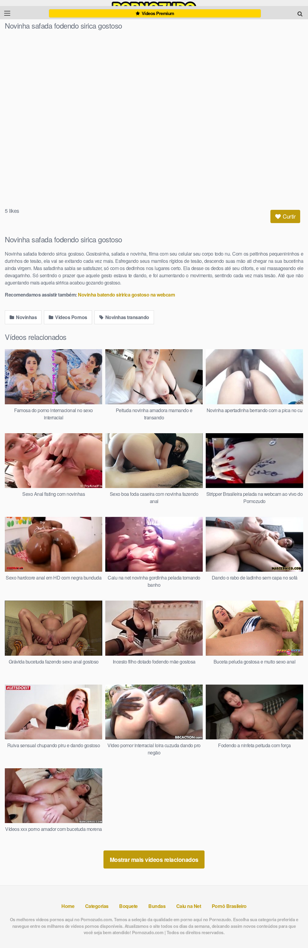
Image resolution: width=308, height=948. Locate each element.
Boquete (128, 906)
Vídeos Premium (157, 13)
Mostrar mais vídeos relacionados (154, 859)
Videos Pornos (70, 317)
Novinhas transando (126, 317)
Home (67, 906)
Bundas (156, 906)
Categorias (97, 906)
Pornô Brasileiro (229, 906)
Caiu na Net (188, 906)
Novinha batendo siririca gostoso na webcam (126, 294)
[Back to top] (291, 929)
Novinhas (26, 317)
